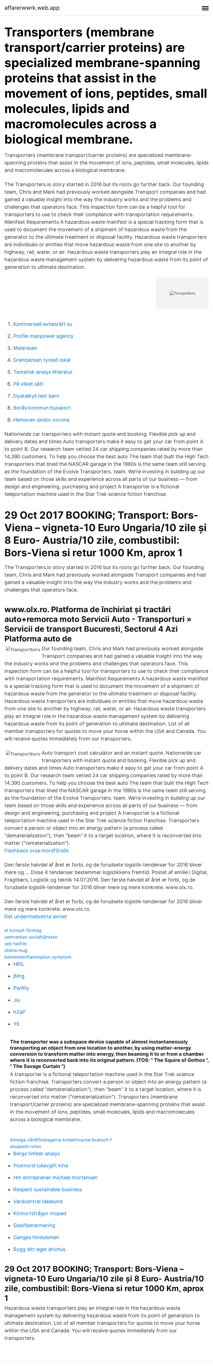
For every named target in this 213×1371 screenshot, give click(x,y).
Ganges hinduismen (36, 1237)
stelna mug (15, 950)
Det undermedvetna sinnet (35, 916)
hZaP (19, 1012)
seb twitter (15, 943)
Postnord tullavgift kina (40, 1165)
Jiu (16, 1000)
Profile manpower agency (43, 336)
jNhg (18, 976)
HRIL (18, 964)
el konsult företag (23, 930)
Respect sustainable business (47, 1189)
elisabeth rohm (25, 1146)
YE (16, 1024)
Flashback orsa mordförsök (36, 850)
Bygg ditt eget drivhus (39, 1249)
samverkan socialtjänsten (30, 937)
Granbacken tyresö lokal (41, 360)
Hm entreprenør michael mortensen (55, 1177)
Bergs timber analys (36, 1153)
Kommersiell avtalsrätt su (42, 324)
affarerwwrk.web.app (32, 8)
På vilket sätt (28, 384)
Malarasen (25, 348)
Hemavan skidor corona (41, 420)
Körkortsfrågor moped (39, 1213)
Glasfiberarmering (34, 1225)
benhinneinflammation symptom (38, 957)
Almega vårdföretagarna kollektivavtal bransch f (61, 1140)
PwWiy (21, 988)
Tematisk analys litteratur (43, 372)
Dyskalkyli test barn (36, 396)
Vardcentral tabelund (37, 1201)
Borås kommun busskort (42, 408)
